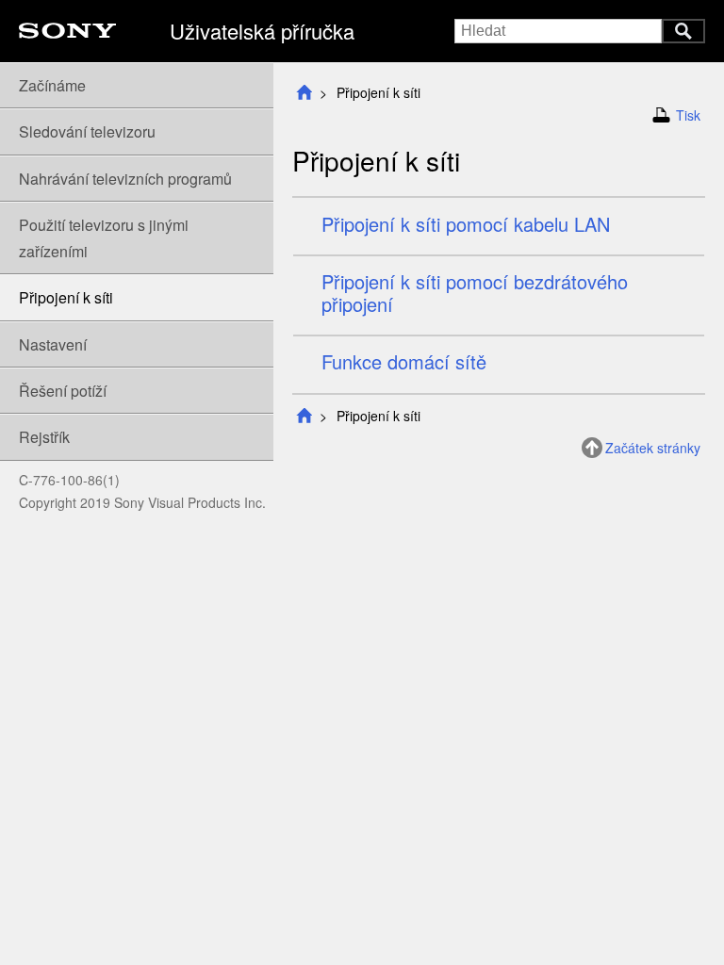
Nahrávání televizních (125, 178)
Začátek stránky (652, 447)
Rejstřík (44, 437)
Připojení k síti (66, 297)
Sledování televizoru (87, 131)
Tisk (688, 115)
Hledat (683, 31)
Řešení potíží (63, 390)
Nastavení (53, 344)
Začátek (303, 93)
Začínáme (52, 85)
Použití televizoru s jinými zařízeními (104, 237)
